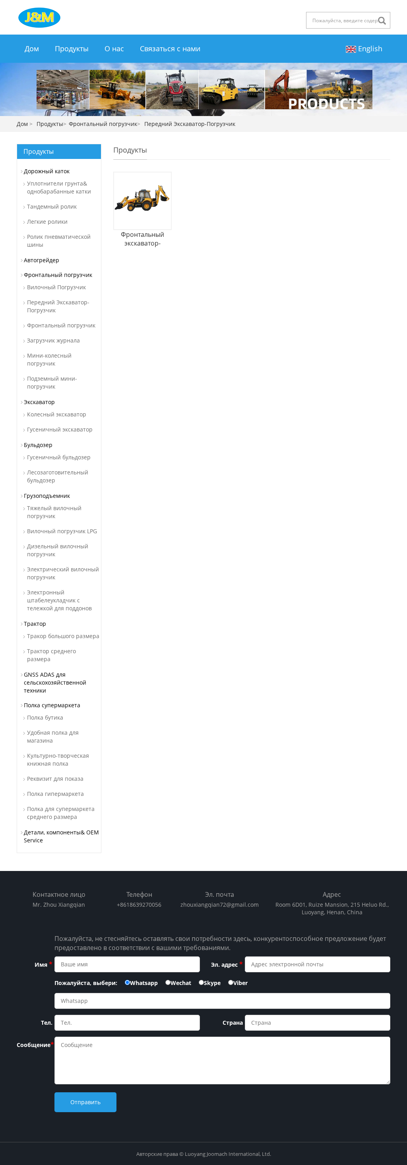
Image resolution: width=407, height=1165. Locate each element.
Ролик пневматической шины (59, 240)
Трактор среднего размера (51, 655)
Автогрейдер (41, 260)
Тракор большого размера (63, 636)
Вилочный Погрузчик (56, 287)
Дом (32, 48)
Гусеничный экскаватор (60, 429)
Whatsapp (144, 983)
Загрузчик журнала (53, 340)
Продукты (72, 48)
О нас (114, 48)
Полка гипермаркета (55, 793)
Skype (212, 983)
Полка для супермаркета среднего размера (61, 813)
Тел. (46, 1022)
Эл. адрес (227, 964)
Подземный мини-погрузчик (52, 382)
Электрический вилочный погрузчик (63, 573)
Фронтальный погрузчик (103, 124)
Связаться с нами (170, 48)
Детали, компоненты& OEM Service (61, 836)
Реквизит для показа (55, 778)
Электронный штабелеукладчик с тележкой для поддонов (59, 600)
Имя (43, 964)
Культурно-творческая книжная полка (58, 759)
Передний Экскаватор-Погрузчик (58, 306)
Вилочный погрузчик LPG (62, 531)
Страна (233, 1022)
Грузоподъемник (47, 495)
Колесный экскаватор (56, 414)
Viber (240, 983)
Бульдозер (38, 445)
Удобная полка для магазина (53, 736)
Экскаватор (39, 402)
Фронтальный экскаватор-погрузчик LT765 (142, 239)
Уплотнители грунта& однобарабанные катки (59, 187)
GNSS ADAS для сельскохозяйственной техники (55, 682)
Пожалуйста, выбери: (85, 983)
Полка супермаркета (52, 705)
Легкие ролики (47, 221)
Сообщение (34, 1044)
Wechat (181, 983)
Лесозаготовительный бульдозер (57, 476)
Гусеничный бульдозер (59, 457)
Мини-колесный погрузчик (49, 359)
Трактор (35, 623)
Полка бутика (45, 717)
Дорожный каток (47, 171)
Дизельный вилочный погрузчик (57, 550)
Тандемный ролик (52, 206)
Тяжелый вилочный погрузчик (54, 512)
